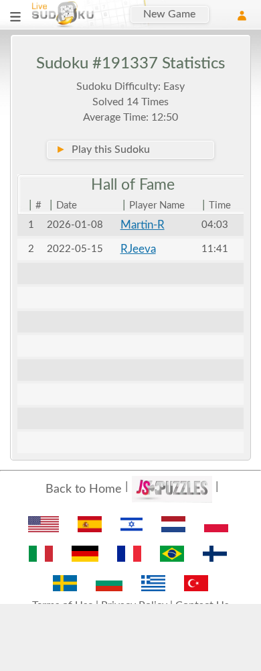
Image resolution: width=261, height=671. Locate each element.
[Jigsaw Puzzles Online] (172, 489)
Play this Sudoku (103, 149)
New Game (169, 14)
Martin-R (142, 225)
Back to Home (84, 489)
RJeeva (138, 249)
